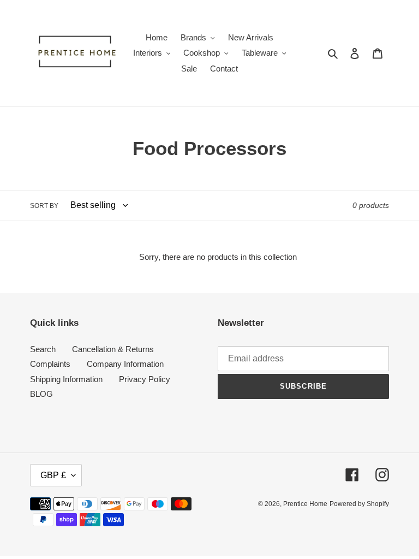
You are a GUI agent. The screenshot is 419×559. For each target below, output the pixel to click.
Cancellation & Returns (113, 349)
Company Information (125, 363)
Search (43, 349)
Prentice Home (305, 504)
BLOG (41, 394)
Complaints (50, 363)
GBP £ (53, 475)
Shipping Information (66, 379)
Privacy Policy (144, 379)
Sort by (44, 206)
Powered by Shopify (359, 504)
